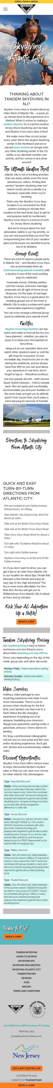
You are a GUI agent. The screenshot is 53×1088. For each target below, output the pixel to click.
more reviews (22, 147)
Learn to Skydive (26, 956)
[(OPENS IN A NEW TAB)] (26, 1051)
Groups (26, 986)
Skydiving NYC (26, 961)
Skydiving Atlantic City (26, 969)
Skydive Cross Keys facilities (22, 329)
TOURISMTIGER (33, 1080)
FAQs (26, 982)
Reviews (26, 978)
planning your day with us (32, 653)
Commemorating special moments (23, 270)
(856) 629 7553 (26, 1031)
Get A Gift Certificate (28, 1068)
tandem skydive (13, 124)
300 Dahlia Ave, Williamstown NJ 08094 (27, 1025)
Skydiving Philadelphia (26, 965)
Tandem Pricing (26, 973)
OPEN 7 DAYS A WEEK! (26, 1)
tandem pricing (17, 645)
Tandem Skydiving (26, 952)
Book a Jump (28, 621)
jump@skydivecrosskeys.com (26, 1036)
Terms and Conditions (26, 991)
